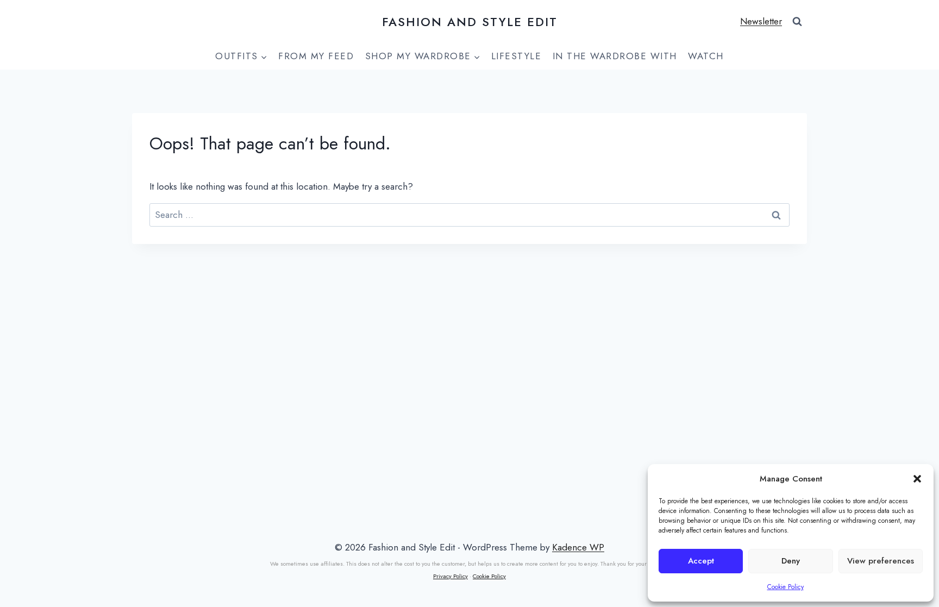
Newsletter (761, 21)
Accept (701, 561)
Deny (790, 561)
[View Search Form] (797, 22)
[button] (917, 478)
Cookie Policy (785, 587)
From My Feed (316, 55)
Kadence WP (578, 547)
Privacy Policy (450, 576)
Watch (706, 55)
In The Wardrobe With (615, 55)
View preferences (880, 561)
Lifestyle (516, 55)
